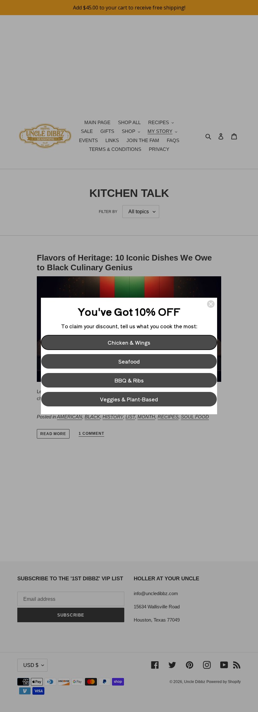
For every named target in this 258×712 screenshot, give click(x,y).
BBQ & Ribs (129, 380)
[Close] (211, 304)
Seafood (129, 361)
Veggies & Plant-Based (129, 399)
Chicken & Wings (129, 342)
